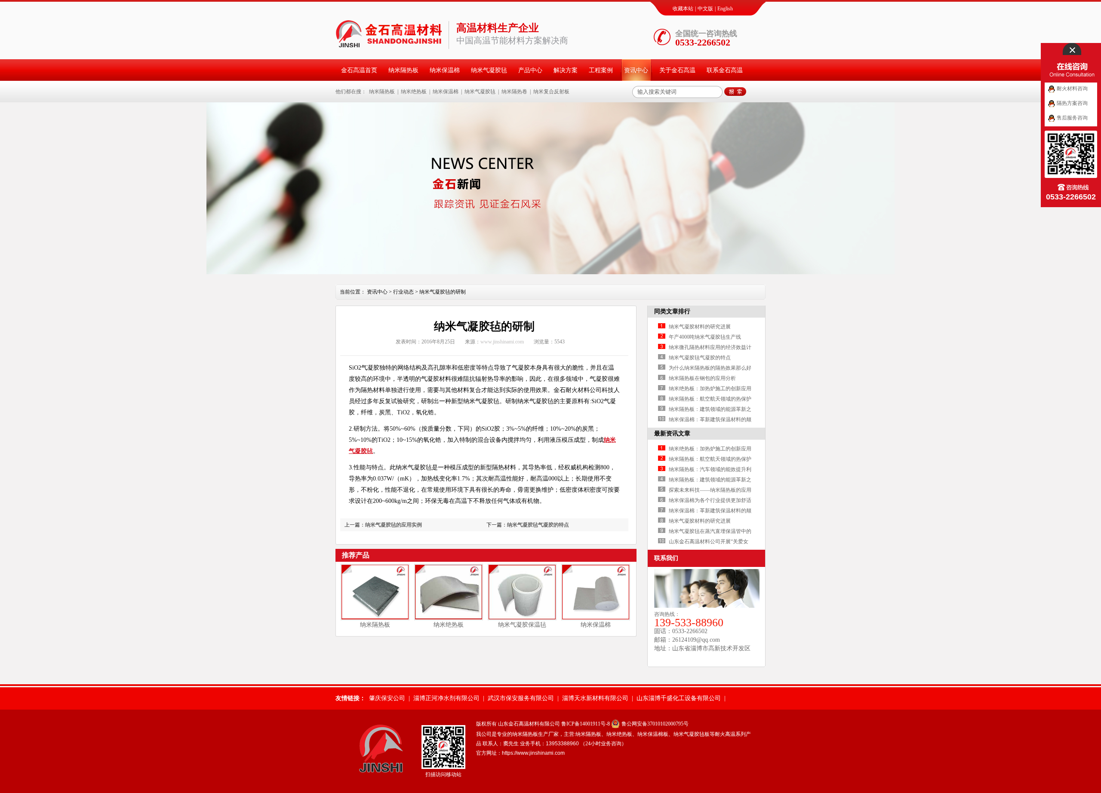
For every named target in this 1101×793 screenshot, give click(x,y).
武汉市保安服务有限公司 (521, 698)
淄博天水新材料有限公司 (595, 698)
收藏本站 (683, 9)
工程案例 (601, 70)
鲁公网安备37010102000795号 (655, 724)
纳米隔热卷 (514, 92)
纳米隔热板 (403, 70)
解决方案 (566, 70)
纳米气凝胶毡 (489, 70)
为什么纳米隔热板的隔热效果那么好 (710, 368)
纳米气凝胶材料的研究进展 (700, 327)
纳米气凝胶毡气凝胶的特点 (538, 525)
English (725, 9)
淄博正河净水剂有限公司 (446, 698)
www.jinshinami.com (502, 342)
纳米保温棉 (445, 70)
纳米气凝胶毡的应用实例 (393, 525)
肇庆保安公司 (387, 698)
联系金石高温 (725, 70)
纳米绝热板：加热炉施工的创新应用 (710, 389)
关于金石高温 (677, 70)
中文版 (705, 9)
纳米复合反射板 (551, 92)
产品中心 (530, 70)
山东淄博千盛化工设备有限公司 (679, 698)
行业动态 (403, 292)
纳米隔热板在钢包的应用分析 (702, 378)
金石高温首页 (359, 70)
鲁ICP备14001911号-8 (585, 724)
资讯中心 (636, 70)
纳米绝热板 (414, 92)
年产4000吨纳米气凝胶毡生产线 (705, 337)
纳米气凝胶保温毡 (522, 625)
